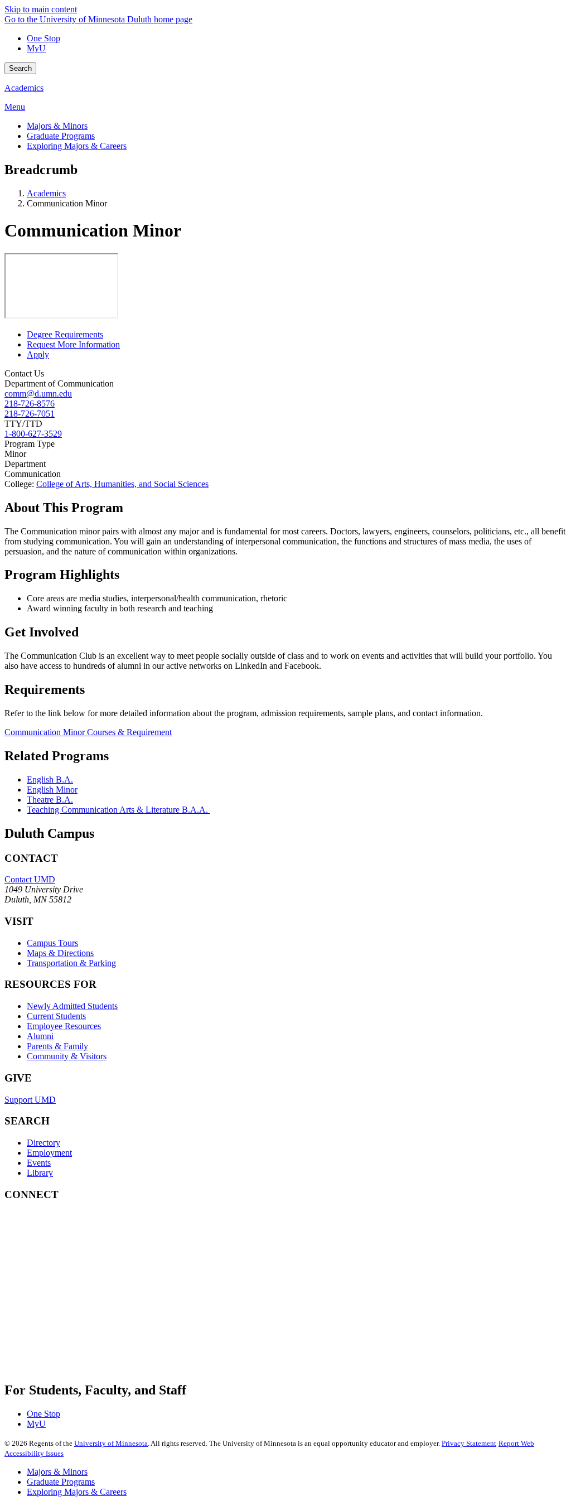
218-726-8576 (29, 403)
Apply (38, 354)
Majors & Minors (57, 1471)
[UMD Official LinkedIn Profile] (88, 1326)
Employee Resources (64, 1026)
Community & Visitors (67, 1056)
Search (20, 68)
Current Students (56, 1016)
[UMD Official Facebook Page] (88, 1235)
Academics (23, 88)
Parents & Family (57, 1046)
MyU (36, 48)
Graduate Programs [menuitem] (61, 136)
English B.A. (50, 779)
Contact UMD (29, 879)
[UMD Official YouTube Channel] (88, 1296)
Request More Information (73, 344)
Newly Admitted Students (72, 1006)
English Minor (52, 789)
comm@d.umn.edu (38, 393)
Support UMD (30, 1099)
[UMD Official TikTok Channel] (88, 1356)
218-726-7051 (29, 413)
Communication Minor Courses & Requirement (88, 732)
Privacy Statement (469, 1443)
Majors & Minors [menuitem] (57, 126)
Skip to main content (40, 9)
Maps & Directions (60, 953)
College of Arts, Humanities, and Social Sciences (122, 484)
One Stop (43, 38)
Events (39, 1162)
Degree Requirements (65, 334)
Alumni (40, 1036)
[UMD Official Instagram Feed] (88, 1266)
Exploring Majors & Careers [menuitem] (77, 146)
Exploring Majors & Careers (77, 1492)
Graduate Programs (61, 1481)
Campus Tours (52, 943)
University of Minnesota (111, 1443)
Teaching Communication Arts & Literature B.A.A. (118, 809)
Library (40, 1172)
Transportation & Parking (71, 963)
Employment (49, 1152)
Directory (43, 1142)
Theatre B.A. (50, 799)
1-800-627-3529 (33, 433)
